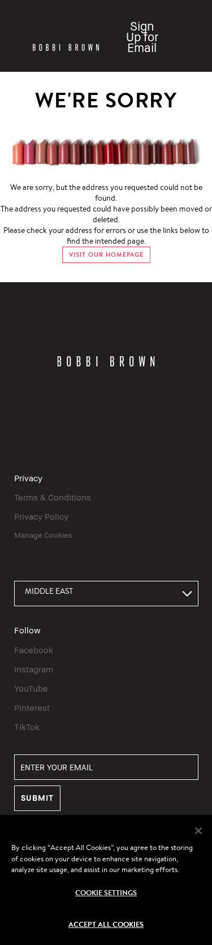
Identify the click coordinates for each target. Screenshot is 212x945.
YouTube (31, 688)
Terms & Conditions (52, 497)
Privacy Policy (41, 516)
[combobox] (106, 593)
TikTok (27, 727)
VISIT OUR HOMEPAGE (106, 255)
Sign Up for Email (142, 37)
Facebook (33, 650)
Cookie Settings (106, 892)
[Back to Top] (191, 721)
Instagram (33, 669)
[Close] (198, 830)
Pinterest (32, 707)
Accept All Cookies (106, 924)
